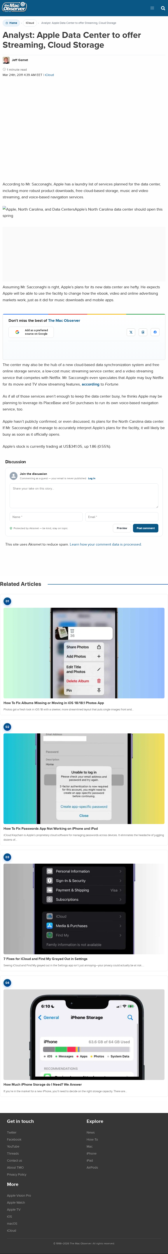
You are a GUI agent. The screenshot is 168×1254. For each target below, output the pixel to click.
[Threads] (143, 332)
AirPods (92, 1167)
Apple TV (14, 1209)
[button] (152, 8)
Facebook (14, 1139)
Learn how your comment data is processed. (106, 544)
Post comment (146, 528)
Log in (91, 478)
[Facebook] (155, 332)
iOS (9, 1216)
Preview (122, 528)
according (91, 384)
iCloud (30, 23)
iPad (90, 1160)
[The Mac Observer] (14, 8)
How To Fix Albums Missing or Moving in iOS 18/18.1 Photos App (54, 702)
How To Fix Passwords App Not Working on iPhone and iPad (51, 828)
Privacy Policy (16, 1174)
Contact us (14, 1160)
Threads (13, 1153)
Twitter (11, 1132)
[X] (131, 332)
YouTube (13, 1146)
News (91, 1132)
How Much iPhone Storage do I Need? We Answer (43, 1084)
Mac (90, 1146)
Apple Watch (16, 1202)
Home (13, 23)
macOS (12, 1223)
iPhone (91, 1153)
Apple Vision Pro (19, 1195)
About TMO (15, 1167)
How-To (92, 1139)
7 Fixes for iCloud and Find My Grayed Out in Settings (46, 958)
